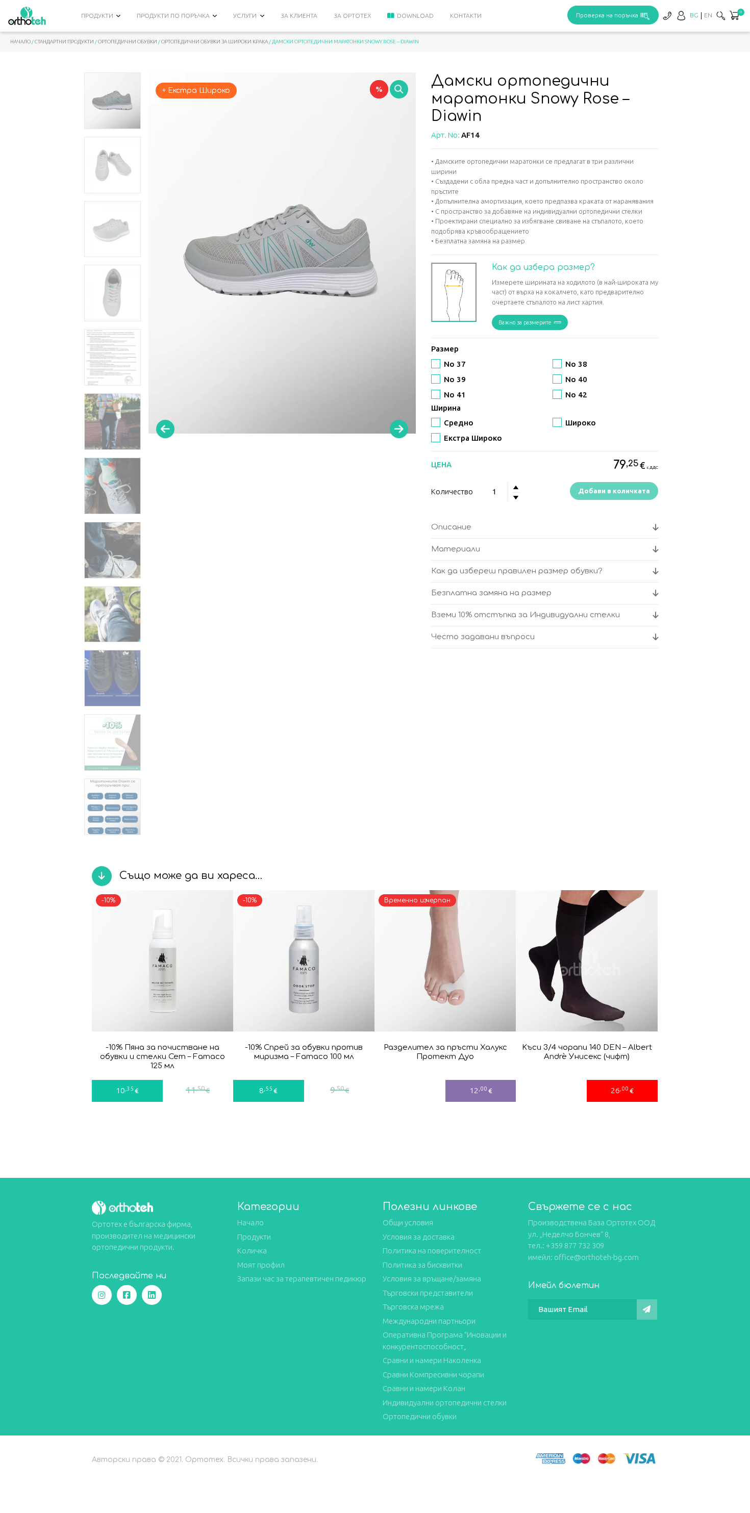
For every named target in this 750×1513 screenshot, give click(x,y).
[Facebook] (127, 1295)
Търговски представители (428, 1293)
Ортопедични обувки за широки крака (214, 41)
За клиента (299, 15)
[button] (734, 16)
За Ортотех (352, 15)
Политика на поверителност (432, 1250)
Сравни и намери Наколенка (432, 1360)
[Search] (721, 16)
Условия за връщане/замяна (432, 1278)
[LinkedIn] (152, 1295)
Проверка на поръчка (607, 15)
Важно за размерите (525, 322)
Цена (441, 464)
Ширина (446, 408)
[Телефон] (666, 15)
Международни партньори (429, 1321)
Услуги (245, 15)
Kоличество (452, 491)
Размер (445, 348)
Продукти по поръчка (173, 15)
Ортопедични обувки (127, 41)
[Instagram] (102, 1295)
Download (415, 15)
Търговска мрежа (413, 1306)
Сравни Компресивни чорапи (433, 1374)
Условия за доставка (419, 1236)
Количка (252, 1250)
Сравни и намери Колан (424, 1388)
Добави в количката (614, 490)
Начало (20, 41)
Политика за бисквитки (422, 1264)
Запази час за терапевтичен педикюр (301, 1278)
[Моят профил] (681, 15)
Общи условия (408, 1222)
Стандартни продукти (64, 41)
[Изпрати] (647, 1309)
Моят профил (261, 1264)
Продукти (97, 15)
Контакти (466, 15)
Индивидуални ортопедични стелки (445, 1402)
